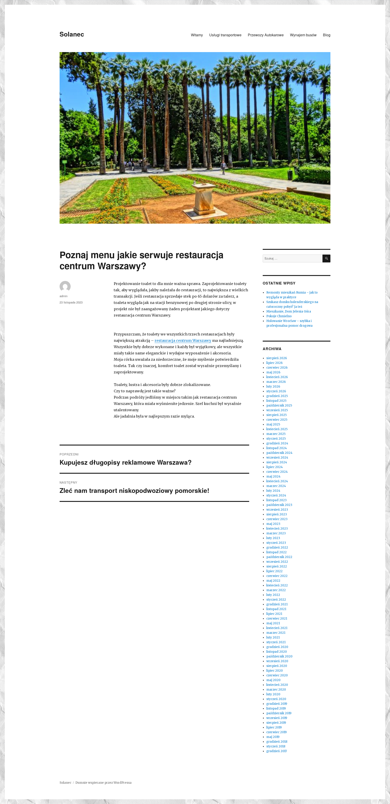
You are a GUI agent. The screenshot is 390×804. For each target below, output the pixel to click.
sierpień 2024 (276, 462)
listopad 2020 (276, 652)
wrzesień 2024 (277, 457)
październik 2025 (279, 405)
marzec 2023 (276, 533)
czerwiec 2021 (276, 618)
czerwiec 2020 (277, 675)
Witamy (197, 34)
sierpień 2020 (276, 666)
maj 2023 (273, 524)
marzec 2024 (276, 486)
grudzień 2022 (277, 547)
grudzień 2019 (276, 704)
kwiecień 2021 (276, 628)
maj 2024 (273, 476)
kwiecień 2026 (277, 377)
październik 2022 (279, 557)
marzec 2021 (275, 633)
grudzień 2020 (277, 647)
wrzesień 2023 (277, 510)
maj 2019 (272, 737)
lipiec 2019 (274, 727)
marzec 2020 (276, 689)
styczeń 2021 (276, 642)
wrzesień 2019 (276, 718)
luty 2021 (273, 637)
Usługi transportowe (225, 34)
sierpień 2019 (276, 723)
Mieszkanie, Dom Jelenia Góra (288, 311)
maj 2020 (273, 680)
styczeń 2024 (276, 495)
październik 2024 (279, 453)
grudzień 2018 (276, 742)
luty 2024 (273, 491)
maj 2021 (273, 623)
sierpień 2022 (276, 566)
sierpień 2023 (276, 514)
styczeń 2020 (276, 699)
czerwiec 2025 (276, 420)
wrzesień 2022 (277, 562)
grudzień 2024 (277, 443)
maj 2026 (273, 372)
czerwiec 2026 (277, 368)
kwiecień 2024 (277, 481)
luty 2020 (273, 694)
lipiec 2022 (274, 571)
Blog (326, 34)
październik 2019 (278, 713)
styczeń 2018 (275, 746)
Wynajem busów (303, 34)
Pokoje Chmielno (279, 316)
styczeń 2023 (276, 543)
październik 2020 (279, 656)
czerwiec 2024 (277, 472)
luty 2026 (273, 386)
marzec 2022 (276, 590)
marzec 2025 (276, 434)
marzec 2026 (276, 382)
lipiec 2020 (274, 671)
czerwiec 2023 (277, 519)
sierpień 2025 (276, 415)
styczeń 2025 (276, 439)
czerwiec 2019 (276, 732)
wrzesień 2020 (277, 661)
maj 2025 (273, 424)
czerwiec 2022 (277, 576)
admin (63, 296)
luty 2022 (273, 595)
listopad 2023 (276, 500)
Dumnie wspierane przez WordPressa (103, 783)
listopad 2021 (276, 609)
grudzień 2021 (277, 604)
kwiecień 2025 (277, 429)
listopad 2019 (276, 708)
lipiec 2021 (274, 614)
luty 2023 (273, 538)
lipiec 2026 (274, 363)
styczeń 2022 (276, 600)
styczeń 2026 (276, 391)
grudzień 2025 (277, 396)
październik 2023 (279, 505)
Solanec (72, 34)
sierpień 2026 (276, 358)
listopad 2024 (276, 448)
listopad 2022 (276, 552)
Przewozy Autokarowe (266, 34)
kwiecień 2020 (277, 685)
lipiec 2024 (274, 467)
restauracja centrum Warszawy (183, 340)
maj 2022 (273, 581)
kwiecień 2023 (277, 529)
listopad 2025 (276, 401)
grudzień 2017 (276, 751)
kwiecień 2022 (277, 585)
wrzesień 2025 (277, 410)
